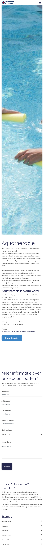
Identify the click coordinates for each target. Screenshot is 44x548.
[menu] (40, 2)
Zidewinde (5, 544)
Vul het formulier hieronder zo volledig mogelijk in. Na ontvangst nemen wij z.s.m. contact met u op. (20, 384)
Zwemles (5, 531)
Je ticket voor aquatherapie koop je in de (19, 332)
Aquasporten (6, 535)
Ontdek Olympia (7, 540)
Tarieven (5, 526)
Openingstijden (7, 521)
